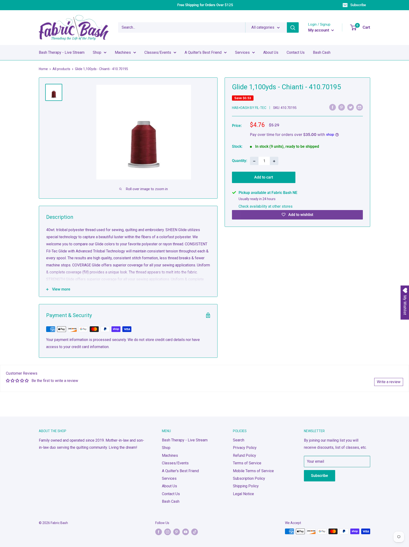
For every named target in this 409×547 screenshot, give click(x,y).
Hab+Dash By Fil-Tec (249, 107)
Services (242, 52)
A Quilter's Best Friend (203, 52)
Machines (123, 52)
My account (319, 30)
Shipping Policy (246, 486)
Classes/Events (157, 52)
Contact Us (296, 52)
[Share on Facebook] (332, 107)
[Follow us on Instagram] (167, 532)
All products (61, 69)
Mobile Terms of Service (253, 471)
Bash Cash (321, 52)
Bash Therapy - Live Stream (61, 52)
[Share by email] (359, 107)
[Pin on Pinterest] (341, 107)
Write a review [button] (388, 382)
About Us (270, 52)
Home (43, 69)
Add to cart (263, 177)
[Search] (293, 27)
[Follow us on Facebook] (158, 532)
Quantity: (239, 160)
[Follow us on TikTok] (194, 532)
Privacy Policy (245, 447)
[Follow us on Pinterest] (176, 532)
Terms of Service (247, 463)
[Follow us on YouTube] (185, 532)
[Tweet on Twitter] (350, 107)
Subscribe (358, 5)
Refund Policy (244, 455)
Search (238, 440)
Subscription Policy (249, 478)
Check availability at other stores (266, 206)
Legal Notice (243, 494)
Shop (97, 52)
